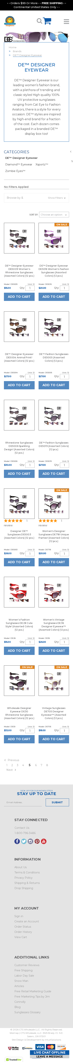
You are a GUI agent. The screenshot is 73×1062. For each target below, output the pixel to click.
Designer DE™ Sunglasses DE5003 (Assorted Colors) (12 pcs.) (19, 534)
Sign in (18, 916)
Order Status (22, 926)
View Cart (20, 937)
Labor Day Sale (24, 975)
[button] (36, 198)
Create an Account (26, 921)
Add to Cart (19, 296)
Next (9, 770)
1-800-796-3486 (25, 833)
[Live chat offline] (49, 1054)
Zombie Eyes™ (15, 171)
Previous (13, 760)
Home (12, 47)
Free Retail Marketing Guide (32, 991)
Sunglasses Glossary (27, 1012)
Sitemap (14, 1033)
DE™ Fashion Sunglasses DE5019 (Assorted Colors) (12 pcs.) (54, 446)
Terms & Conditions (27, 872)
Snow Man (21, 981)
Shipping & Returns (27, 883)
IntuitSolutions (53, 1039)
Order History (23, 932)
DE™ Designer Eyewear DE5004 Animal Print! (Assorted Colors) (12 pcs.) (19, 357)
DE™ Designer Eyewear (27, 55)
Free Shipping (23, 970)
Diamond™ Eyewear (18, 164)
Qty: (22, 287)
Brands (17, 51)
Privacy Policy (23, 877)
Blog (17, 1007)
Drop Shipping (23, 888)
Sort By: (33, 214)
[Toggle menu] (66, 20)
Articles (19, 986)
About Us (20, 867)
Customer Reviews (26, 965)
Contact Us (22, 827)
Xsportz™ (42, 164)
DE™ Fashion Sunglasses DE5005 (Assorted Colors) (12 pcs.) (54, 357)
